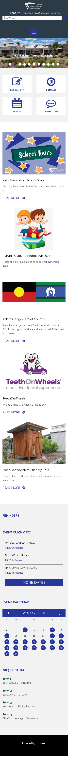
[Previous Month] (8, 612)
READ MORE (34, 61)
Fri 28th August (14, 547)
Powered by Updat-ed (34, 743)
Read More (11, 198)
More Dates (34, 582)
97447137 (15, 13)
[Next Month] (59, 613)
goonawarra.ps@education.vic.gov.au (42, 13)
